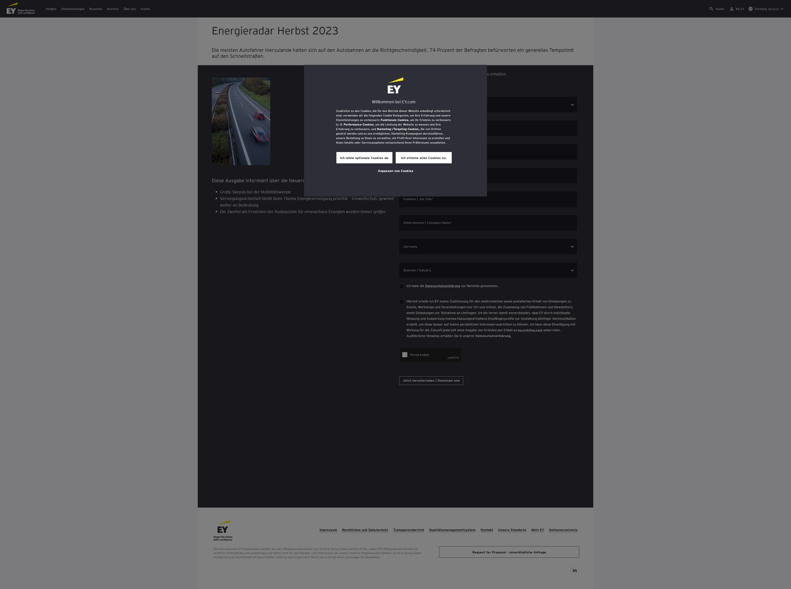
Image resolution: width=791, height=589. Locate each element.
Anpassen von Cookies (395, 170)
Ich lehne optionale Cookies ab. (364, 157)
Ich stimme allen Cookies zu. (424, 157)
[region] (395, 130)
